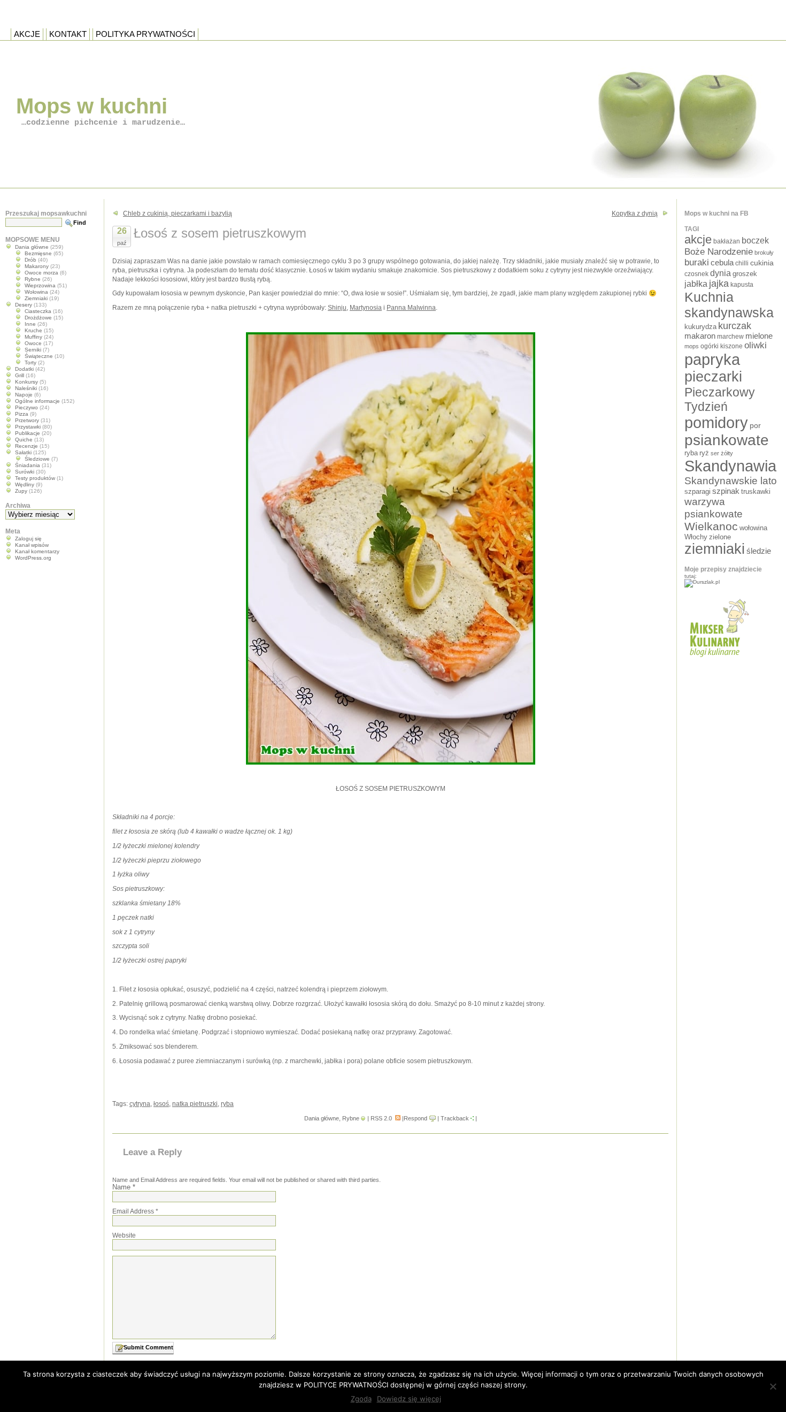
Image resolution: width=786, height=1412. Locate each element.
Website (124, 1235)
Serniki (33, 350)
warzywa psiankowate (713, 507)
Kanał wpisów (32, 545)
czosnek (696, 273)
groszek (745, 274)
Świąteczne (39, 356)
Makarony (37, 266)
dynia (720, 273)
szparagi (697, 491)
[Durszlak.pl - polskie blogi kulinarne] (702, 582)
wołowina (753, 528)
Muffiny (33, 337)
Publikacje (27, 433)
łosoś (161, 1104)
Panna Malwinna (411, 307)
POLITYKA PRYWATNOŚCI (145, 34)
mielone (759, 336)
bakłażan (726, 241)
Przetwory (27, 420)
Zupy (21, 491)
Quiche (24, 439)
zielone (720, 537)
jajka (719, 283)
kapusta (741, 284)
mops (691, 346)
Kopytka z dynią (635, 213)
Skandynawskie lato (730, 480)
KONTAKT (68, 34)
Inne (30, 324)
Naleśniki (26, 388)
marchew (730, 336)
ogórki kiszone (721, 345)
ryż (704, 453)
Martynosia (366, 307)
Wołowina (36, 292)
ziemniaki (714, 549)
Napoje (24, 395)
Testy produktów (35, 478)
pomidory (716, 422)
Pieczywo (26, 407)
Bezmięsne (38, 253)
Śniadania (27, 465)
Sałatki (23, 452)
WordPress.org (33, 558)
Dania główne (321, 1118)
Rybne (350, 1118)
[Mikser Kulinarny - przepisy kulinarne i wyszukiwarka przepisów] (717, 660)
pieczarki (713, 377)
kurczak (734, 325)
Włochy (695, 537)
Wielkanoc (711, 526)
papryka (712, 359)
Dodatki (24, 369)
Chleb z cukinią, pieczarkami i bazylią (177, 213)
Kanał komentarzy (37, 551)
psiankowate (726, 440)
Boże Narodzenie (718, 252)
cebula (722, 262)
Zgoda (361, 1398)
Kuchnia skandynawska (729, 304)
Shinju (337, 307)
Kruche (33, 330)
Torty (30, 362)
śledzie (758, 551)
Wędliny (24, 484)
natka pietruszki (195, 1104)
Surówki (24, 472)
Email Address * (135, 1211)
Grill (19, 375)
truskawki (755, 491)
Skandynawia (730, 466)
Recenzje (26, 446)
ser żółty (722, 453)
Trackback (455, 1118)
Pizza (21, 414)
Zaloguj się (28, 538)
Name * (123, 1187)
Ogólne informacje (37, 401)
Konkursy (26, 382)
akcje (698, 239)
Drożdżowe (38, 317)
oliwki (755, 345)
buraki (696, 262)
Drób (30, 260)
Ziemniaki (36, 298)
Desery (23, 305)
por (755, 425)
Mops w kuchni (91, 106)
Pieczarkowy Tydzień (719, 399)
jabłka (695, 283)
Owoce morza (41, 273)
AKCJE (27, 34)
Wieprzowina (40, 285)
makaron (699, 336)
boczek (755, 240)
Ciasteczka (38, 311)
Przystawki (28, 427)
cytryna (139, 1104)
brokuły (764, 252)
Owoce (33, 343)
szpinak (725, 491)
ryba (227, 1104)
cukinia (762, 262)
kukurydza (700, 327)
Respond (415, 1118)
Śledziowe (37, 459)
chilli (742, 262)
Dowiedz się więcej (409, 1398)
